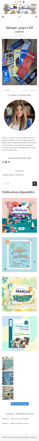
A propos (32, 437)
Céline (7, 90)
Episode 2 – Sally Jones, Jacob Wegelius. (15, 419)
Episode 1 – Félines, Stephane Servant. (15, 423)
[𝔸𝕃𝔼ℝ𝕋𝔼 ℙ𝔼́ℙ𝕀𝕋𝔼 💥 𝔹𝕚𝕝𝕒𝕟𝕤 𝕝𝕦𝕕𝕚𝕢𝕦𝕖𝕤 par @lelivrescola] (8, 393)
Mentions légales (24, 437)
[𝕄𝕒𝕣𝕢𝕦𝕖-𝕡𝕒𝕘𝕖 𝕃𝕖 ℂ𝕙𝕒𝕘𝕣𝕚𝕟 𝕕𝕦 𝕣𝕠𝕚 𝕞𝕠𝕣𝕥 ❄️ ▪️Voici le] (8, 378)
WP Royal (15, 437)
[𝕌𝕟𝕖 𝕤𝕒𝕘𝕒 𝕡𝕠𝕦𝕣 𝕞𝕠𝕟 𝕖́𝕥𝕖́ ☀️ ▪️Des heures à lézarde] (8, 363)
